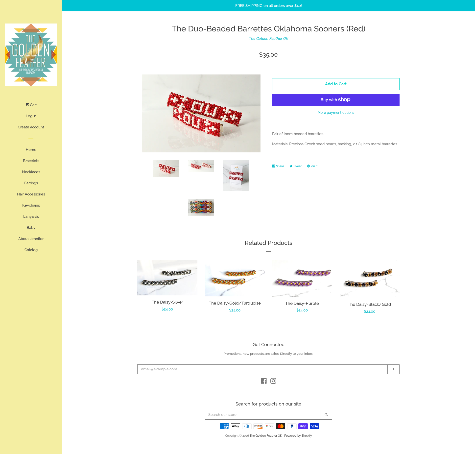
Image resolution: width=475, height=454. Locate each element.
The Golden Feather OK (268, 38)
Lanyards (31, 216)
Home (31, 149)
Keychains (31, 205)
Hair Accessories (31, 194)
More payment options (336, 113)
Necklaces (31, 172)
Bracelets (31, 161)
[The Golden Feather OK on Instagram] (273, 382)
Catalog (31, 250)
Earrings (31, 183)
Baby (31, 227)
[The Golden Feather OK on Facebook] (264, 382)
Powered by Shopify (298, 435)
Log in (31, 116)
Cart (33, 105)
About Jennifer (31, 239)
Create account (31, 127)
